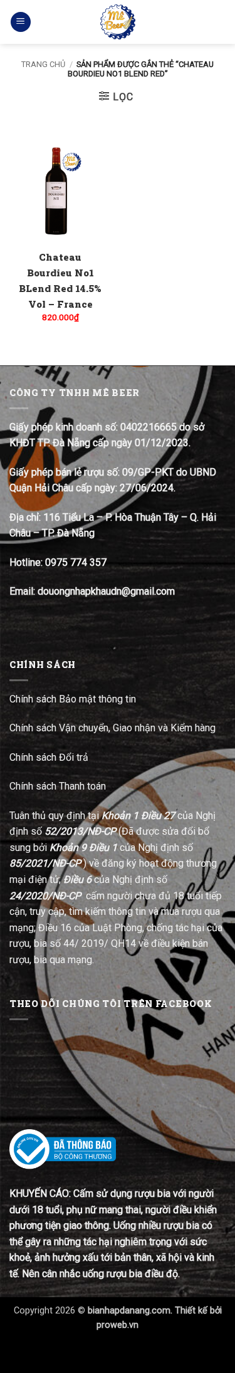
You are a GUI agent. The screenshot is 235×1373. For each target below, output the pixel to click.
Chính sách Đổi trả (50, 757)
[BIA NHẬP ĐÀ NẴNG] (117, 22)
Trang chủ (43, 64)
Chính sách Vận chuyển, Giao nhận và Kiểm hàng (112, 728)
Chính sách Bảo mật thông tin (72, 699)
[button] (21, 22)
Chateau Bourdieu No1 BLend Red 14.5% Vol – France (60, 280)
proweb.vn (117, 1325)
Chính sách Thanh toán (57, 786)
